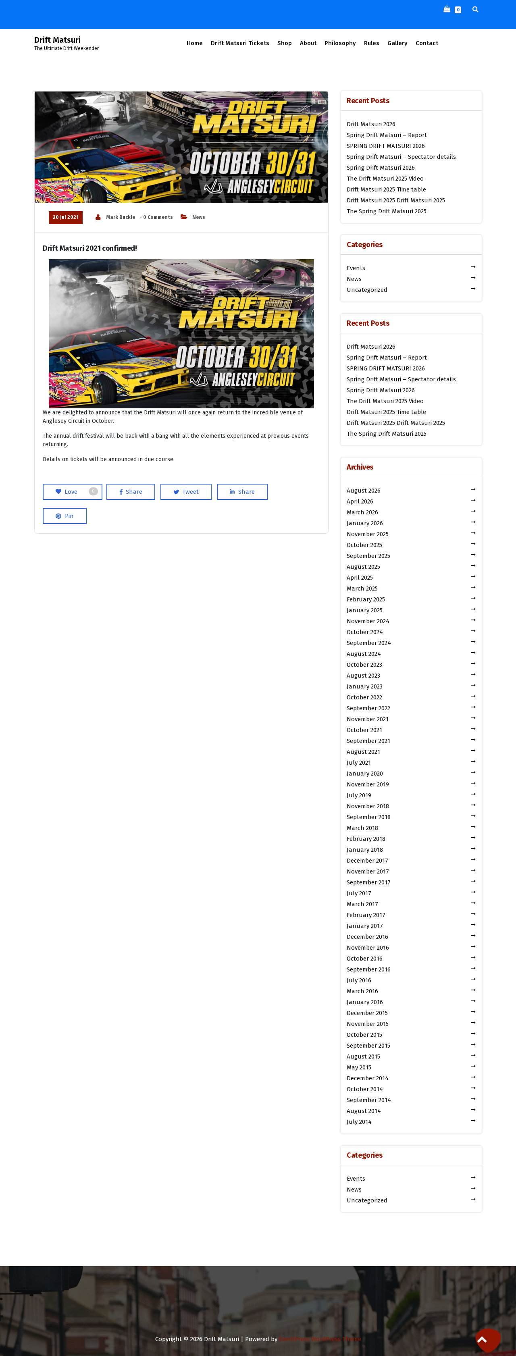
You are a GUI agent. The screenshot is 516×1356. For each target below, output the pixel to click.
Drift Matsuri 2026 (371, 124)
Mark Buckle (120, 217)
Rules (371, 43)
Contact (427, 43)
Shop (284, 43)
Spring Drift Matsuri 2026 (381, 167)
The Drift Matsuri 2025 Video (385, 178)
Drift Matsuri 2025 (371, 200)
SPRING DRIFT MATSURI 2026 (386, 146)
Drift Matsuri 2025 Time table (386, 189)
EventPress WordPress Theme (320, 1339)
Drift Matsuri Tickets (240, 43)
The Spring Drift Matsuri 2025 (387, 211)
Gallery (397, 43)
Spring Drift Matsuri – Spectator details (401, 156)
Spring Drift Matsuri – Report (387, 135)
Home (195, 43)
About (308, 43)
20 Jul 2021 (66, 217)
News (198, 217)
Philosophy (340, 43)
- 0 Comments (156, 217)
